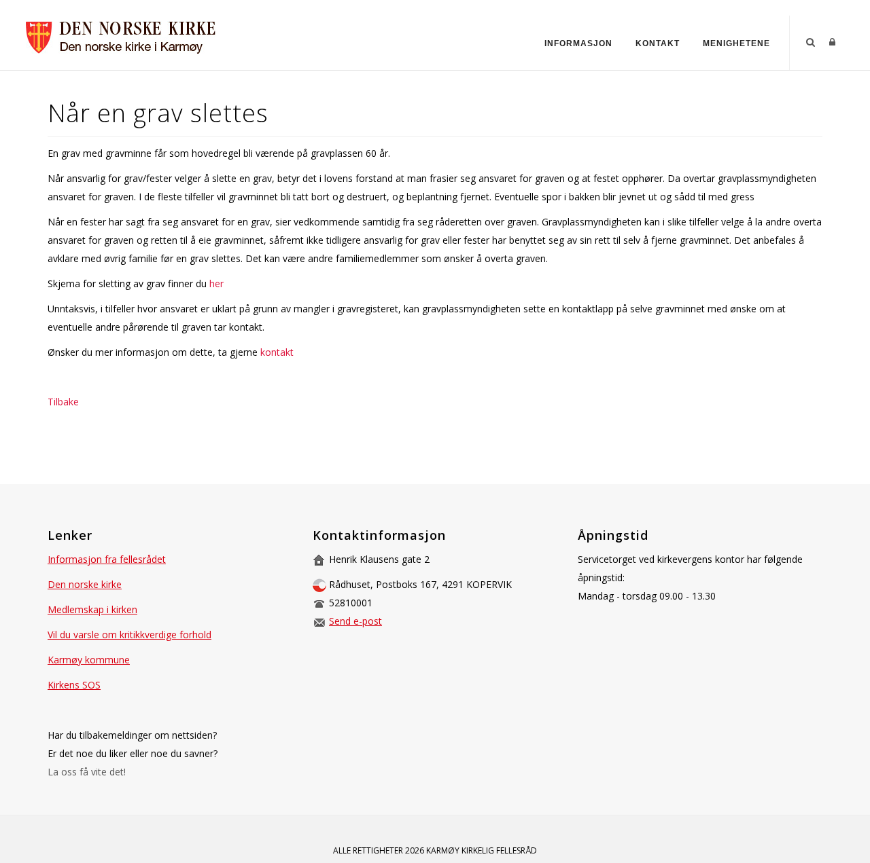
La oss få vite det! (87, 771)
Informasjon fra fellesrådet (107, 559)
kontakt (277, 352)
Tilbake (63, 401)
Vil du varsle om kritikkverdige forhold (129, 634)
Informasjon (578, 43)
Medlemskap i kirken (92, 609)
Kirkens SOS (74, 684)
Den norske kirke (85, 584)
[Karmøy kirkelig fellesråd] (122, 33)
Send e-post (355, 620)
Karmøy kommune (89, 659)
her (216, 283)
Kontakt (658, 43)
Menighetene (736, 43)
